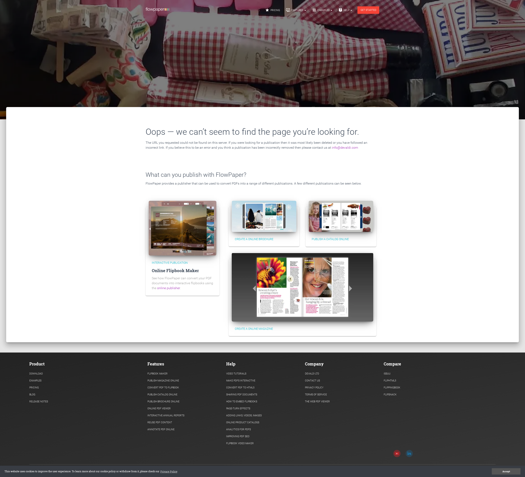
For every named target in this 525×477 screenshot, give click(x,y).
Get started (368, 10)
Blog (32, 394)
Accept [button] (506, 471)
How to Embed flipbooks (241, 401)
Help (344, 10)
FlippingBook (392, 387)
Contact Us (312, 380)
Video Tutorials (236, 373)
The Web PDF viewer (317, 401)
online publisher (168, 288)
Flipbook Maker (157, 373)
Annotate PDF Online (161, 429)
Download (36, 373)
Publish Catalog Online (162, 394)
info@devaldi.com (345, 147)
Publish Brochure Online (163, 401)
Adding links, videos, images (244, 415)
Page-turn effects (238, 408)
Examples (321, 10)
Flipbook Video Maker (240, 443)
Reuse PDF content (159, 422)
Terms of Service (316, 394)
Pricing (272, 10)
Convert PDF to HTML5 (240, 387)
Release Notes (38, 401)
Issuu (387, 373)
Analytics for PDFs (238, 429)
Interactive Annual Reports (165, 415)
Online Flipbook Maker (175, 270)
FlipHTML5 (390, 380)
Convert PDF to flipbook (163, 387)
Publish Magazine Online (163, 380)
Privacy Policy (314, 387)
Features (295, 10)
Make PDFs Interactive (240, 380)
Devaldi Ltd (312, 373)
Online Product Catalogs (242, 422)
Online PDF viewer (159, 408)
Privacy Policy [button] (168, 471)
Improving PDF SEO (237, 436)
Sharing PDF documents (241, 394)
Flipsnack (390, 394)
